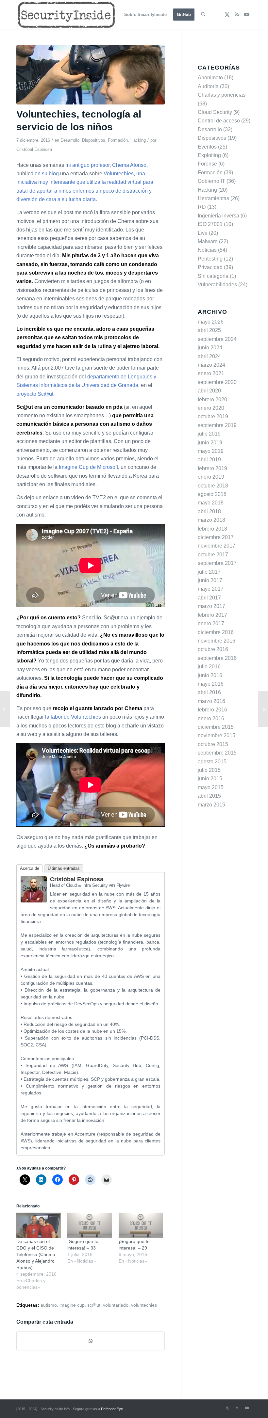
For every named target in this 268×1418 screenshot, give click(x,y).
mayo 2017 (211, 589)
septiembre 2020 (217, 382)
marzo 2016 (211, 701)
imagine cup (72, 1305)
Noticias (207, 250)
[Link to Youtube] (247, 14)
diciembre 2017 (216, 537)
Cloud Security (215, 112)
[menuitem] (145, 14)
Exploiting (209, 155)
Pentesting (210, 259)
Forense (207, 164)
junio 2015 (210, 778)
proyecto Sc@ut (34, 394)
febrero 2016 (212, 709)
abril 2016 (209, 692)
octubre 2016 (213, 649)
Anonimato (210, 77)
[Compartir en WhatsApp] (90, 1341)
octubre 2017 (213, 554)
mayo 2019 (211, 451)
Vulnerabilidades (217, 284)
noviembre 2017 (216, 546)
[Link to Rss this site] (237, 14)
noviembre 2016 (216, 641)
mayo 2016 (211, 684)
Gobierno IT (211, 181)
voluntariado (115, 1305)
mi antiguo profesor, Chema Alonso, (106, 165)
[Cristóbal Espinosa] (34, 900)
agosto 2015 (212, 761)
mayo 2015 (211, 787)
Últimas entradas (64, 868)
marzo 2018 (211, 520)
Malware (208, 241)
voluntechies (144, 1305)
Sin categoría (213, 276)
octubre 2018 (213, 485)
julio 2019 (209, 434)
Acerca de (29, 868)
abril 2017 (209, 597)
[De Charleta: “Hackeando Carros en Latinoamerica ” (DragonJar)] (5, 709)
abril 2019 (209, 459)
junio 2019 (210, 442)
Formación (118, 140)
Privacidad (210, 267)
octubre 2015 (213, 744)
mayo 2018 (211, 502)
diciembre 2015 (216, 727)
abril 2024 (209, 356)
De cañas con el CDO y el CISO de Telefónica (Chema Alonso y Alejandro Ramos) (35, 1254)
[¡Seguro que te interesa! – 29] (141, 1225)
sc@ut (93, 1305)
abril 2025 (209, 330)
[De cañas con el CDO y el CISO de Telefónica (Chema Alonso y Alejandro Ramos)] (38, 1225)
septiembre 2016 (217, 658)
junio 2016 (210, 675)
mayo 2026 (211, 322)
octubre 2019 (213, 416)
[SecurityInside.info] (66, 14)
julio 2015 (209, 770)
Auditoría (208, 86)
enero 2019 (211, 477)
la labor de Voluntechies (73, 717)
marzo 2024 (211, 365)
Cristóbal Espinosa (34, 149)
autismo (49, 1305)
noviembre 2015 (216, 735)
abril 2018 (209, 511)
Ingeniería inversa (218, 215)
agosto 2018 (212, 494)
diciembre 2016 (216, 632)
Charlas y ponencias (221, 95)
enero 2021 (211, 373)
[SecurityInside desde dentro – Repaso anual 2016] (263, 709)
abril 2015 (209, 796)
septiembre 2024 (217, 339)
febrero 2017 (212, 615)
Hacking (138, 140)
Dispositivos (93, 140)
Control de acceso (219, 120)
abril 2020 (209, 390)
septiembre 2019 (217, 425)
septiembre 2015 (217, 753)
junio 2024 (210, 347)
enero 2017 (211, 623)
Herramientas (213, 198)
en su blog (47, 173)
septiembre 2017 (217, 563)
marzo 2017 (211, 606)
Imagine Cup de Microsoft (88, 467)
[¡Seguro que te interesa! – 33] (89, 1225)
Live (203, 233)
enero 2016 (211, 718)
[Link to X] (227, 14)
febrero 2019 (212, 468)
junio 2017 (210, 580)
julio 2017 (209, 572)
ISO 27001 (210, 224)
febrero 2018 (212, 529)
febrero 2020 (212, 399)
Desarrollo (69, 140)
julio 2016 (209, 666)
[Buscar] (203, 14)
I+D (202, 207)
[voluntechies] (90, 74)
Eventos (207, 147)
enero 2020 (211, 408)
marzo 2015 (211, 804)
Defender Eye (112, 1409)
